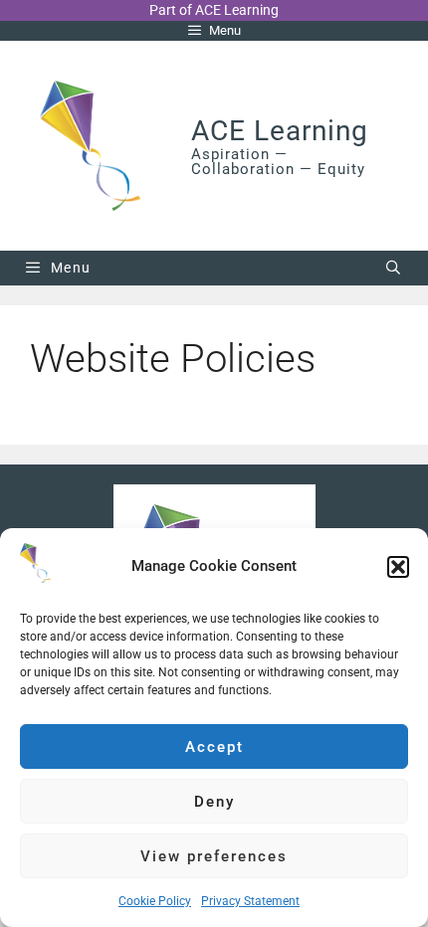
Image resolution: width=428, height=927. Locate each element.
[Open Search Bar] (394, 268)
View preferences (214, 856)
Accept (214, 747)
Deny (214, 802)
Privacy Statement (250, 901)
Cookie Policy (154, 901)
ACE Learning (279, 130)
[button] (398, 567)
